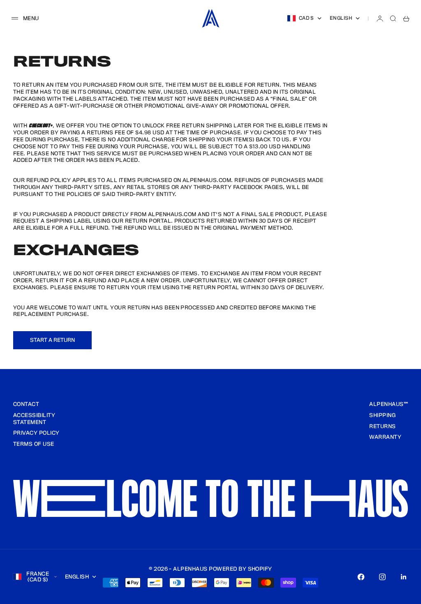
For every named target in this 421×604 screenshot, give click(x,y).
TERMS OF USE (33, 444)
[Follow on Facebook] (361, 577)
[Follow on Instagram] (382, 577)
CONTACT (26, 404)
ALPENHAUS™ (388, 404)
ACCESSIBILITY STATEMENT (34, 419)
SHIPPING (382, 415)
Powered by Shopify (240, 569)
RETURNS (382, 426)
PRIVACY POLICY (36, 433)
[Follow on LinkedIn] (404, 577)
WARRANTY (385, 437)
